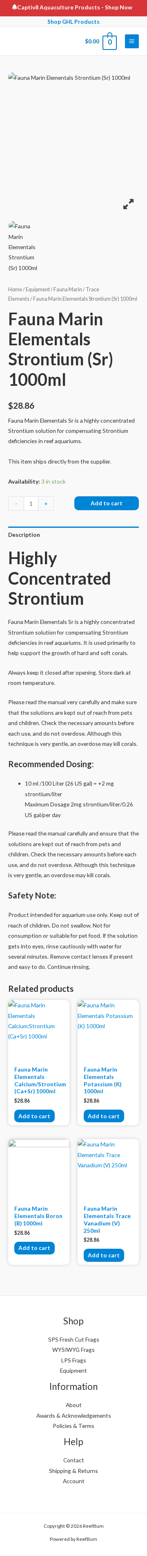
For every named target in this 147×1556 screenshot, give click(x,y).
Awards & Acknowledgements (73, 1415)
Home (15, 289)
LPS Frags (73, 1360)
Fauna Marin (67, 289)
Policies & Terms (73, 1425)
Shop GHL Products (73, 21)
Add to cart (106, 503)
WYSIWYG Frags (73, 1349)
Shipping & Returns (73, 1470)
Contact (73, 1460)
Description (24, 534)
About (74, 1404)
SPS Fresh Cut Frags (73, 1339)
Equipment (38, 289)
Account (74, 1480)
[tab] (73, 535)
